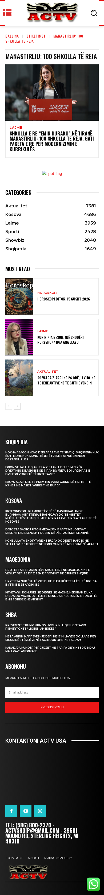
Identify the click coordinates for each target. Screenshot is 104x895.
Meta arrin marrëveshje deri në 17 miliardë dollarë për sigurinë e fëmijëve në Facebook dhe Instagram (50, 638)
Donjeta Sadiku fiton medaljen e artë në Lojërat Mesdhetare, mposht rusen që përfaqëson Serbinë (47, 531)
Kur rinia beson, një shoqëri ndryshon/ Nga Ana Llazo (60, 339)
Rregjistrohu (52, 707)
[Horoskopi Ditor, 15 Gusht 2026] (19, 296)
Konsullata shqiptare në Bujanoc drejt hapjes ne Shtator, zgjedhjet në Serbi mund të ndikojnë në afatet (51, 542)
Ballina (12, 36)
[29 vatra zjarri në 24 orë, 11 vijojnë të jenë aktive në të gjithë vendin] (19, 378)
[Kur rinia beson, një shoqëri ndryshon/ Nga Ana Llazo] (19, 337)
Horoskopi (47, 292)
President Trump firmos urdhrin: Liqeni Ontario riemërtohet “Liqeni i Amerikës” (45, 626)
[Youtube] (25, 811)
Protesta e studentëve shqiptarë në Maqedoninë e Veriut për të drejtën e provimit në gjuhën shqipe (47, 571)
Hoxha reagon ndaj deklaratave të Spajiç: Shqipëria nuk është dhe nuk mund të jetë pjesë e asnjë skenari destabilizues (52, 456)
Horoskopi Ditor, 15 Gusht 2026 (63, 299)
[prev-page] (8, 406)
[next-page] (17, 406)
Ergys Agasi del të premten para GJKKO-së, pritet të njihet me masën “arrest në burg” (48, 483)
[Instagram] (40, 811)
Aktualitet (47, 371)
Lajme (16, 127)
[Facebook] (11, 811)
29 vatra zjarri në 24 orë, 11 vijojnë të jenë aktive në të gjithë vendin (66, 380)
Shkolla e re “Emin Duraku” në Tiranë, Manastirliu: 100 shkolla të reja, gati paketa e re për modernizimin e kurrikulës (52, 141)
